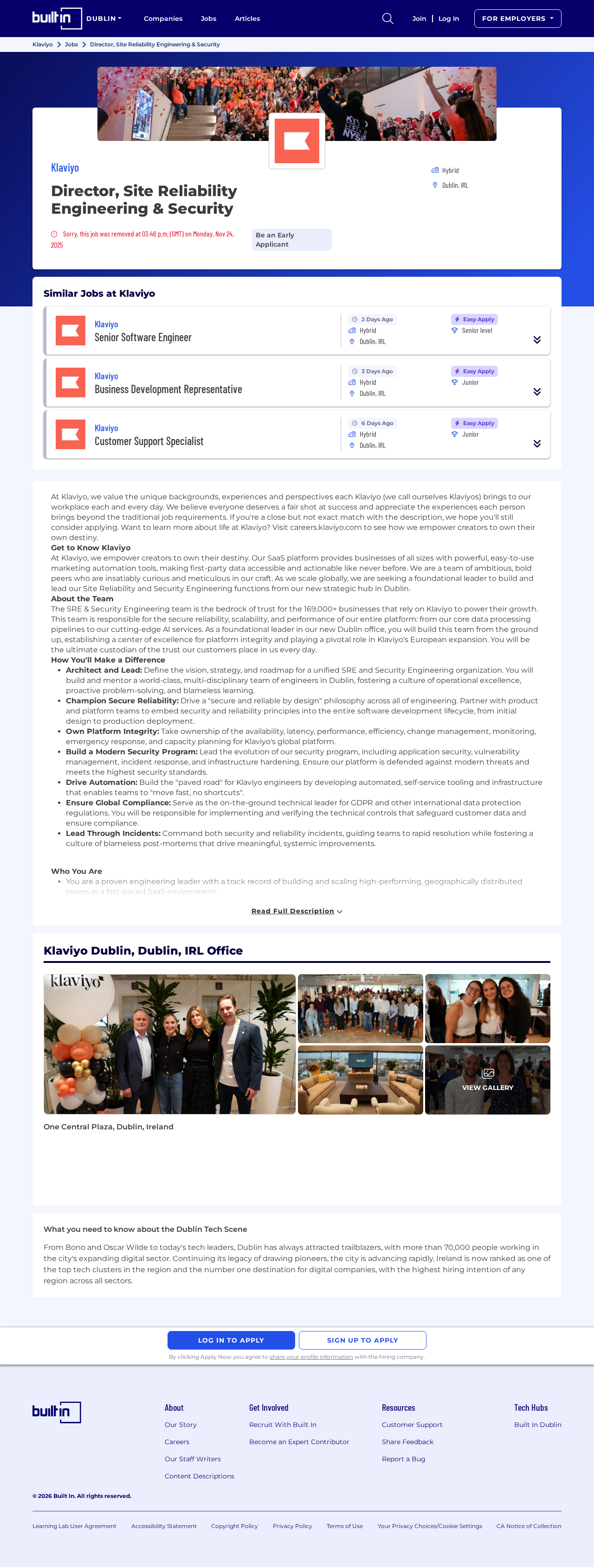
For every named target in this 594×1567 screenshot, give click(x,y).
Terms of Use (345, 1525)
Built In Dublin (538, 1424)
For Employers (515, 18)
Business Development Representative (168, 388)
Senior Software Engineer (143, 337)
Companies (163, 18)
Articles (247, 18)
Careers (177, 1442)
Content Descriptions (199, 1476)
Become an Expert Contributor (299, 1442)
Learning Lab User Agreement (74, 1525)
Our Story (181, 1424)
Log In (449, 18)
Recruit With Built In (282, 1424)
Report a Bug (404, 1459)
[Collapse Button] (537, 340)
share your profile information (311, 1356)
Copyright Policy (234, 1525)
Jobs (208, 18)
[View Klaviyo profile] (297, 104)
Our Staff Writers (193, 1459)
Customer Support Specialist (149, 440)
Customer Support (412, 1424)
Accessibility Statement (164, 1525)
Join (419, 18)
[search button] (388, 18)
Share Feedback (407, 1442)
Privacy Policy (292, 1525)
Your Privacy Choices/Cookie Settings (430, 1525)
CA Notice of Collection (529, 1525)
